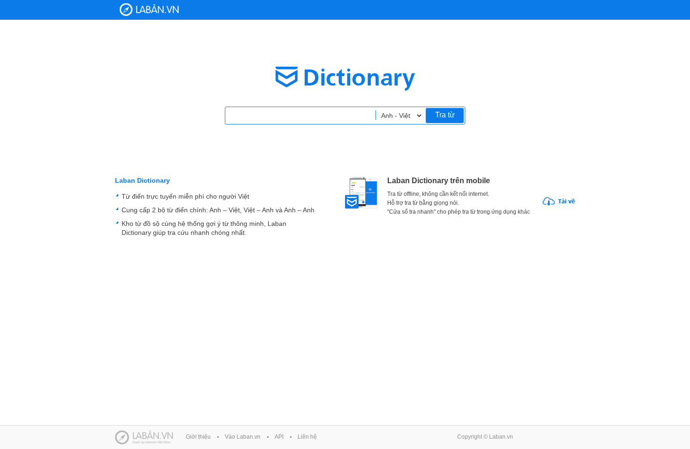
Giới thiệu (198, 437)
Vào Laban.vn (243, 437)
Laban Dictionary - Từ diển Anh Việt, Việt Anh (149, 9)
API (279, 437)
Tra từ (445, 115)
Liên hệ (307, 437)
